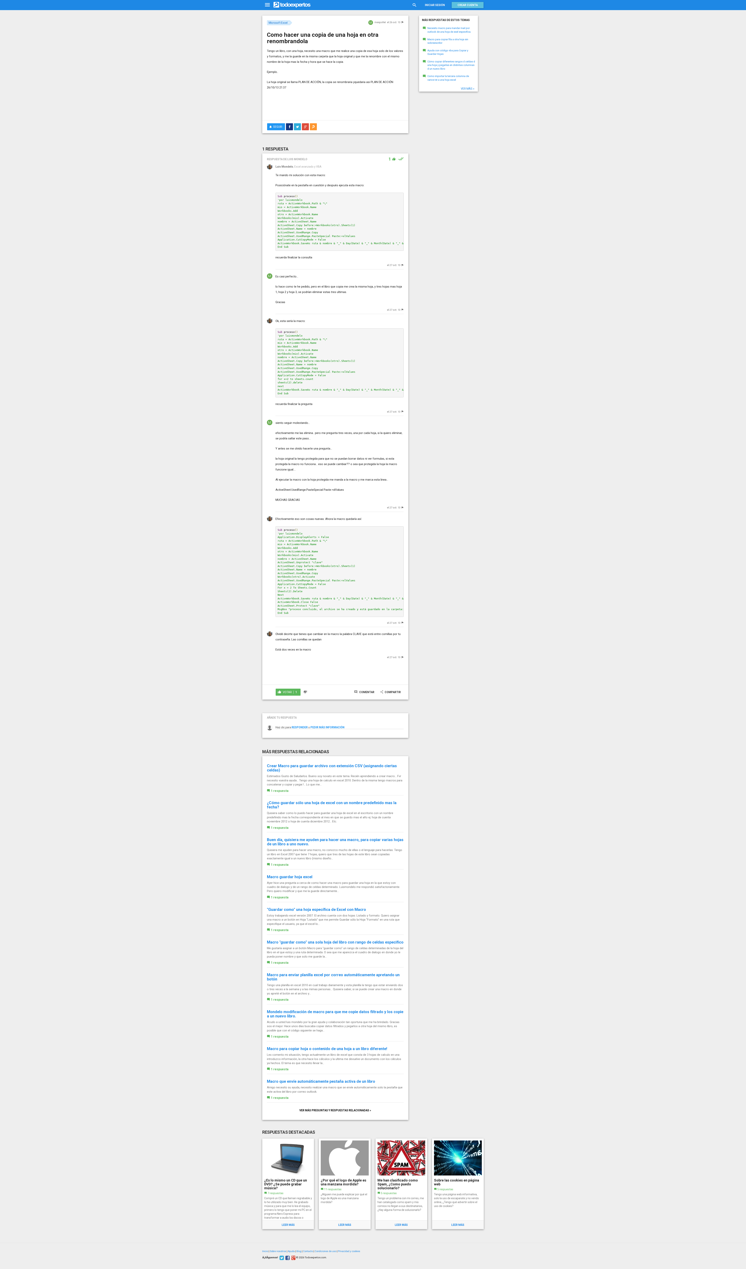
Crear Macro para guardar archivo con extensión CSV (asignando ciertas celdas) (332, 767)
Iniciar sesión (435, 5)
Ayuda (291, 1251)
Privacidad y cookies (349, 1251)
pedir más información (327, 727)
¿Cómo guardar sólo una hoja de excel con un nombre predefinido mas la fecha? (332, 804)
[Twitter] (281, 1257)
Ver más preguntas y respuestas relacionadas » (335, 1110)
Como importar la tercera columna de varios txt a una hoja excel (448, 78)
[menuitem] (289, 126)
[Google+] (292, 1257)
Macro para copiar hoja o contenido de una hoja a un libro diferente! (327, 1048)
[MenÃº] (267, 5)
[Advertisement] (335, 106)
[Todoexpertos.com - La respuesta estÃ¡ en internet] (292, 5)
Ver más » (467, 88)
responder (300, 727)
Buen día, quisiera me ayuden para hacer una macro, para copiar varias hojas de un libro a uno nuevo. (335, 841)
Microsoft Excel (278, 22)
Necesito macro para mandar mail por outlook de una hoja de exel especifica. (449, 30)
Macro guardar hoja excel (289, 877)
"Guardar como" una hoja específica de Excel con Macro (316, 909)
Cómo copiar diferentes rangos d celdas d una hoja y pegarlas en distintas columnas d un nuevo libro (451, 65)
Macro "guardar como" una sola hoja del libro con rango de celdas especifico (335, 942)
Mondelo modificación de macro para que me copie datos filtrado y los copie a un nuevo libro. (335, 1013)
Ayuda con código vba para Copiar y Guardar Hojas (447, 52)
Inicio (265, 1251)
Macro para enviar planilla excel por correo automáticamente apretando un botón (333, 977)
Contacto (308, 1251)
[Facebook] (287, 1257)
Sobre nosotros (278, 1251)
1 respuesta (279, 791)
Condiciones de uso (325, 1251)
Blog (298, 1251)
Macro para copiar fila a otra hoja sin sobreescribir (447, 41)
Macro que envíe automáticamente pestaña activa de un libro (321, 1081)
